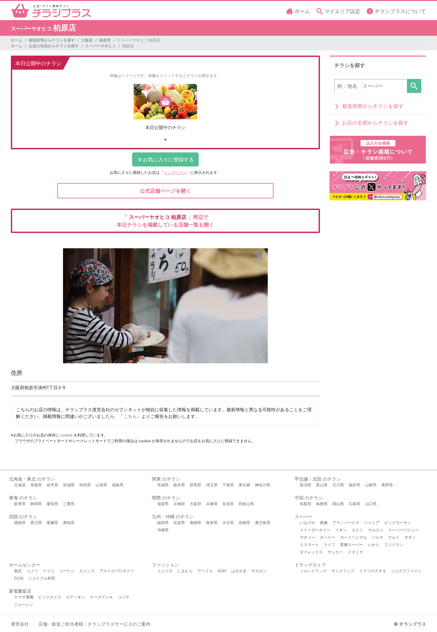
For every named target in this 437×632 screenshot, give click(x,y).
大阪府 (87, 40)
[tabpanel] (165, 109)
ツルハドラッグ (313, 570)
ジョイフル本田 (41, 578)
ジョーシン (23, 604)
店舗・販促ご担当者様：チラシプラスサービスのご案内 (94, 624)
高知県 (69, 522)
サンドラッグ (342, 570)
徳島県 (20, 522)
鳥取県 (305, 503)
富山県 (322, 484)
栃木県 (179, 484)
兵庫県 (212, 503)
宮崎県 (244, 522)
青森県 (36, 484)
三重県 (69, 503)
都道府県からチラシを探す (52, 40)
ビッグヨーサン (397, 522)
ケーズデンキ (101, 597)
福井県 (354, 484)
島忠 (18, 570)
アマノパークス (345, 522)
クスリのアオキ (372, 570)
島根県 (322, 503)
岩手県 (52, 484)
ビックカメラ (49, 597)
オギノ (410, 537)
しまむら (185, 570)
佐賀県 (179, 522)
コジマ (123, 597)
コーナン (67, 570)
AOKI (222, 570)
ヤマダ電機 (23, 597)
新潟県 (305, 484)
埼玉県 (212, 484)
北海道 (20, 484)
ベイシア (371, 522)
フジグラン (393, 544)
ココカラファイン (406, 570)
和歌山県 (246, 503)
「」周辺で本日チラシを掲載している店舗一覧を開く (165, 221)
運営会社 (20, 624)
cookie (66, 435)
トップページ (175, 172)
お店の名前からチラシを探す (54, 45)
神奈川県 (262, 484)
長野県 (387, 484)
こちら (130, 416)
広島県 (354, 503)
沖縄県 (163, 530)
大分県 (228, 522)
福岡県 (163, 522)
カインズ (87, 570)
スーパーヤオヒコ (100, 45)
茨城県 (163, 484)
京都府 (179, 503)
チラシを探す (414, 86)
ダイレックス (311, 552)
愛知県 (52, 503)
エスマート (309, 544)
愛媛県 (52, 522)
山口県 (371, 503)
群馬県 (195, 484)
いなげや (307, 522)
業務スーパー (351, 544)
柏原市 (105, 40)
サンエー (335, 552)
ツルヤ (377, 537)
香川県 (36, 522)
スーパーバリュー (403, 530)
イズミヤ (355, 552)
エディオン (75, 597)
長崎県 (195, 522)
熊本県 (212, 522)
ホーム (16, 40)
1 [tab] (165, 140)
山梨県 (371, 484)
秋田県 (85, 484)
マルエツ (375, 530)
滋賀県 (163, 503)
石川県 (338, 484)
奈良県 (228, 503)
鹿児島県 (262, 522)
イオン (341, 530)
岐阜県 (20, 503)
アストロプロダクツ (116, 570)
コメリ (32, 570)
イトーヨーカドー (315, 530)
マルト (394, 537)
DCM (18, 578)
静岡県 (36, 503)
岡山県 (338, 503)
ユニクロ (164, 570)
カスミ (357, 530)
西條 (324, 522)
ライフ (329, 544)
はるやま (239, 570)
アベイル (205, 570)
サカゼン (259, 570)
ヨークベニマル (353, 537)
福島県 (117, 484)
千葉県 (228, 484)
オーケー (327, 537)
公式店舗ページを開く (165, 191)
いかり (373, 544)
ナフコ (48, 570)
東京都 (244, 484)
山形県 (101, 484)
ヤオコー (307, 537)
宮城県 (69, 484)
